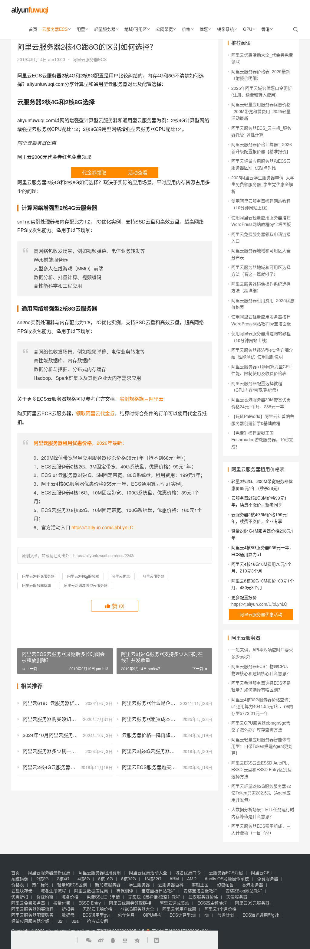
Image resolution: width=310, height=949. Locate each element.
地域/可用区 (135, 29)
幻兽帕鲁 (225, 884)
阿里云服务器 (153, 576)
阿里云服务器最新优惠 (49, 872)
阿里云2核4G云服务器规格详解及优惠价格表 (68, 767)
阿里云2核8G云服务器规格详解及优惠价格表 (167, 751)
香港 (265, 29)
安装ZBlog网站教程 (244, 890)
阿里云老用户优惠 (179, 908)
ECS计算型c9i (183, 915)
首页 (33, 29)
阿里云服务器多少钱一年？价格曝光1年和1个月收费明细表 (68, 751)
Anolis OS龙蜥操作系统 (227, 878)
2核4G (63, 878)
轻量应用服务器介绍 (30, 921)
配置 (81, 29)
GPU (247, 29)
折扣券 (68, 908)
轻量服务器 (104, 29)
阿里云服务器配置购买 (32, 915)
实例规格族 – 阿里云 (141, 398)
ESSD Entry (89, 902)
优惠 (204, 29)
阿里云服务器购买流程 (32, 908)
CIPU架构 (152, 915)
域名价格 (69, 896)
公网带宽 (164, 29)
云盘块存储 (21, 890)
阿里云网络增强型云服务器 (85, 585)
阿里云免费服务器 (28, 902)
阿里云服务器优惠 (36, 585)
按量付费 (61, 902)
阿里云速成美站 (174, 902)
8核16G (105, 878)
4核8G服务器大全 (137, 908)
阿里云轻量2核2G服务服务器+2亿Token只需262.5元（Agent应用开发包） (261, 793)
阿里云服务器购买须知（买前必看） (61, 719)
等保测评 (124, 890)
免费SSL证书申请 (103, 896)
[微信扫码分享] (88, 940)
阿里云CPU (261, 872)
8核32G (128, 878)
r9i (206, 915)
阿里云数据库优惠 (91, 890)
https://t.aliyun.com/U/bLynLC (102, 527)
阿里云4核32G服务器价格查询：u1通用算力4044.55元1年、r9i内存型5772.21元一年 (262, 706)
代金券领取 (94, 172)
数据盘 (68, 915)
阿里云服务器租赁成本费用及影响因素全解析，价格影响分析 (167, 719)
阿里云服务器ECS (90, 59)
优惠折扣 (19, 896)
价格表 (17, 884)
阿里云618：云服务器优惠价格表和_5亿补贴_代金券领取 (68, 703)
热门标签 (40, 884)
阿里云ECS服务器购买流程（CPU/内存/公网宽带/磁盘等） (167, 767)
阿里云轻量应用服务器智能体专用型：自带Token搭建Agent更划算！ (261, 746)
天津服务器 (236, 896)
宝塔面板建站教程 (158, 890)
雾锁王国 (200, 884)
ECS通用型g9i (96, 915)
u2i (60, 921)
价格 (186, 29)
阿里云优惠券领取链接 (130, 902)
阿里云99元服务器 (252, 902)
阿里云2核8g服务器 (83, 576)
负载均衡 (44, 896)
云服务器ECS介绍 (226, 872)
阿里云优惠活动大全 (148, 872)
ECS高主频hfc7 (212, 902)
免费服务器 (267, 878)
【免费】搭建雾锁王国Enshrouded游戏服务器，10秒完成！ (262, 439)
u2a (75, 921)
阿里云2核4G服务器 (38, 576)
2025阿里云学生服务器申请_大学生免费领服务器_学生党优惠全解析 (262, 184)
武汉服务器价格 (203, 896)
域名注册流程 (53, 890)
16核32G (152, 878)
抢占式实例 (97, 921)
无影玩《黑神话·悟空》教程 (154, 896)
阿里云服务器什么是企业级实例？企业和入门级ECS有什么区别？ (167, 703)
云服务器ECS (55, 29)
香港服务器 (252, 884)
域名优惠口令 (188, 872)
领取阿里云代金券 (95, 413)
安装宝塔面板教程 (200, 890)
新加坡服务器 (107, 884)
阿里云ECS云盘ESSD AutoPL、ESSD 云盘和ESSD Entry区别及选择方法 (261, 769)
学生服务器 (139, 884)
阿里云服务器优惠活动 (261, 614)
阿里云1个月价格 (220, 908)
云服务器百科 (170, 884)
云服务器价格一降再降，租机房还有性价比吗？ (167, 735)
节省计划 (225, 915)
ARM (174, 878)
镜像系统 (225, 29)
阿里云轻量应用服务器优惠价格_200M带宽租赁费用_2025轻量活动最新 (261, 111)
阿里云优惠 (121, 576)
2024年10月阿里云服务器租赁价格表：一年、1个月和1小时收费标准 (68, 735)
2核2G (42, 878)
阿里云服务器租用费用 (99, 872)
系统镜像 (19, 878)
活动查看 (137, 172)
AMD (191, 878)
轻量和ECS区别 (72, 884)
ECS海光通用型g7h (260, 915)
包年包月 (126, 915)
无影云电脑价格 (97, 908)
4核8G (84, 878)
